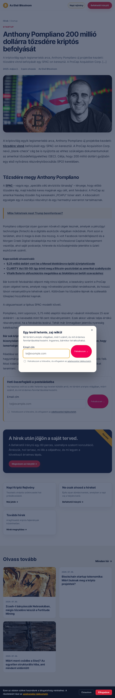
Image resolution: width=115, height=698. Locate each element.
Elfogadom (103, 692)
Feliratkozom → (81, 351)
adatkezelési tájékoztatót (79, 361)
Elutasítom (86, 692)
